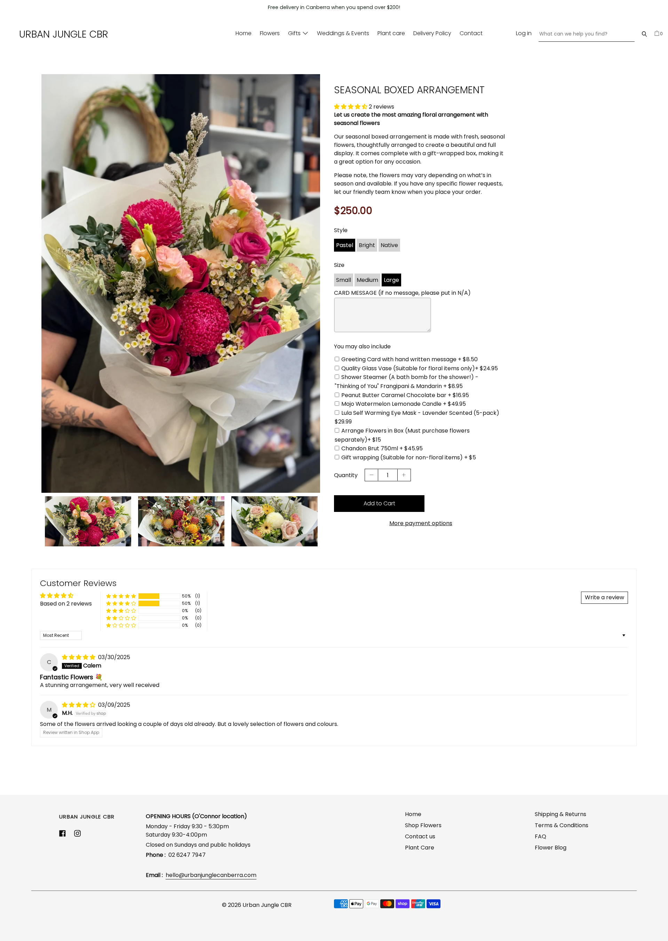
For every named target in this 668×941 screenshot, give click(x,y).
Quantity (346, 475)
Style (341, 230)
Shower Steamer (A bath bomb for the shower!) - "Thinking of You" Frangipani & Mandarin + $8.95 (406, 381)
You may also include (362, 346)
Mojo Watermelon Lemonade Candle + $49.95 (403, 404)
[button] (351, 107)
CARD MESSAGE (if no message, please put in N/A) (402, 293)
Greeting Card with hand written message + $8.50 (409, 359)
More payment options (420, 523)
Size (339, 265)
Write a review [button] (604, 597)
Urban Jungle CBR (63, 34)
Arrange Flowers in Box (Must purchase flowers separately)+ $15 (402, 435)
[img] (79, 657)
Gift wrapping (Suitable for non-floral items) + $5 (408, 457)
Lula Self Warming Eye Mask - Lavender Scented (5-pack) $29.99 (417, 417)
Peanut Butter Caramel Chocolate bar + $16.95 (405, 395)
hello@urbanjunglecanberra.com (211, 875)
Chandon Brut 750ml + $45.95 (382, 448)
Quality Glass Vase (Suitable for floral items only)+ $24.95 (419, 368)
